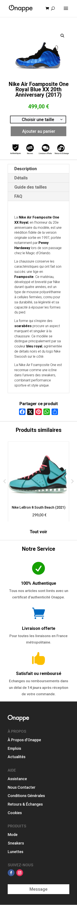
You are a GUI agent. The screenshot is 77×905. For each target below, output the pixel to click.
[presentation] (4, 481)
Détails (21, 177)
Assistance (17, 779)
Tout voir (38, 531)
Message (38, 889)
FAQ (18, 196)
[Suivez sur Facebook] (11, 872)
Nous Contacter (22, 787)
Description (25, 168)
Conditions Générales (26, 795)
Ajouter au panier (38, 131)
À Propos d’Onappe (24, 740)
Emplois (14, 748)
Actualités (16, 756)
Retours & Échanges (25, 804)
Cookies (15, 813)
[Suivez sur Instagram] (19, 872)
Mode (13, 834)
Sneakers (16, 843)
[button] (62, 36)
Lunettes (15, 851)
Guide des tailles (30, 187)
